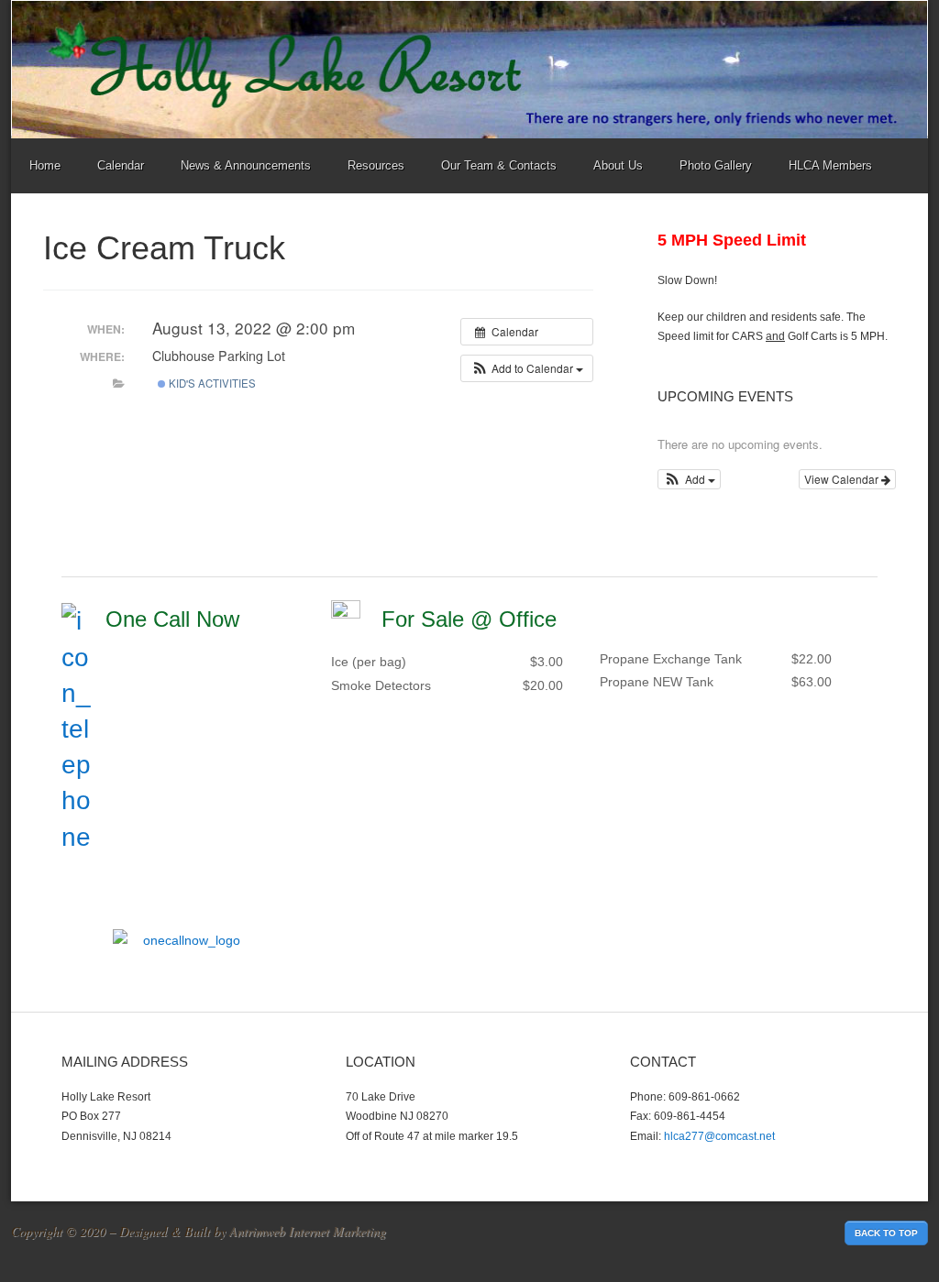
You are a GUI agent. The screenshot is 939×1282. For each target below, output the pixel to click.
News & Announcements (246, 165)
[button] (526, 368)
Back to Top (886, 1233)
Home (45, 165)
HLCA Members (830, 165)
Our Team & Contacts (499, 165)
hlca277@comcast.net (719, 1136)
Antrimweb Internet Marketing (307, 1231)
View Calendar (842, 479)
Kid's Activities (211, 383)
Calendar (120, 165)
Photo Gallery (715, 165)
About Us (618, 165)
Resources (376, 165)
